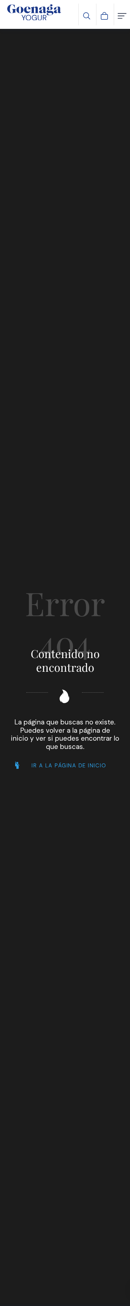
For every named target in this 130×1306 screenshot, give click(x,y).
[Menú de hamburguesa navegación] (122, 15)
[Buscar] (87, 15)
